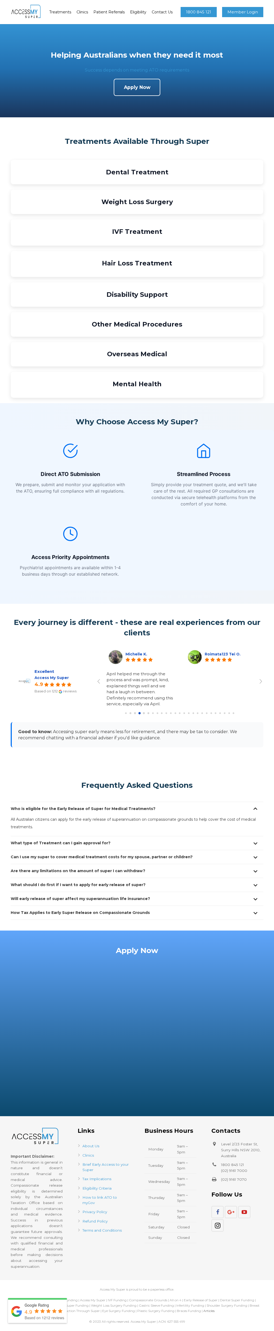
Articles (209, 1311)
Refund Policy (95, 1221)
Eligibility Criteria (97, 1188)
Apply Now (137, 87)
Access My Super (52, 678)
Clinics (88, 1155)
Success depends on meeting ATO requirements (137, 70)
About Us (90, 1146)
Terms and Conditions (102, 1230)
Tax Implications (96, 1179)
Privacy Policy (94, 1212)
